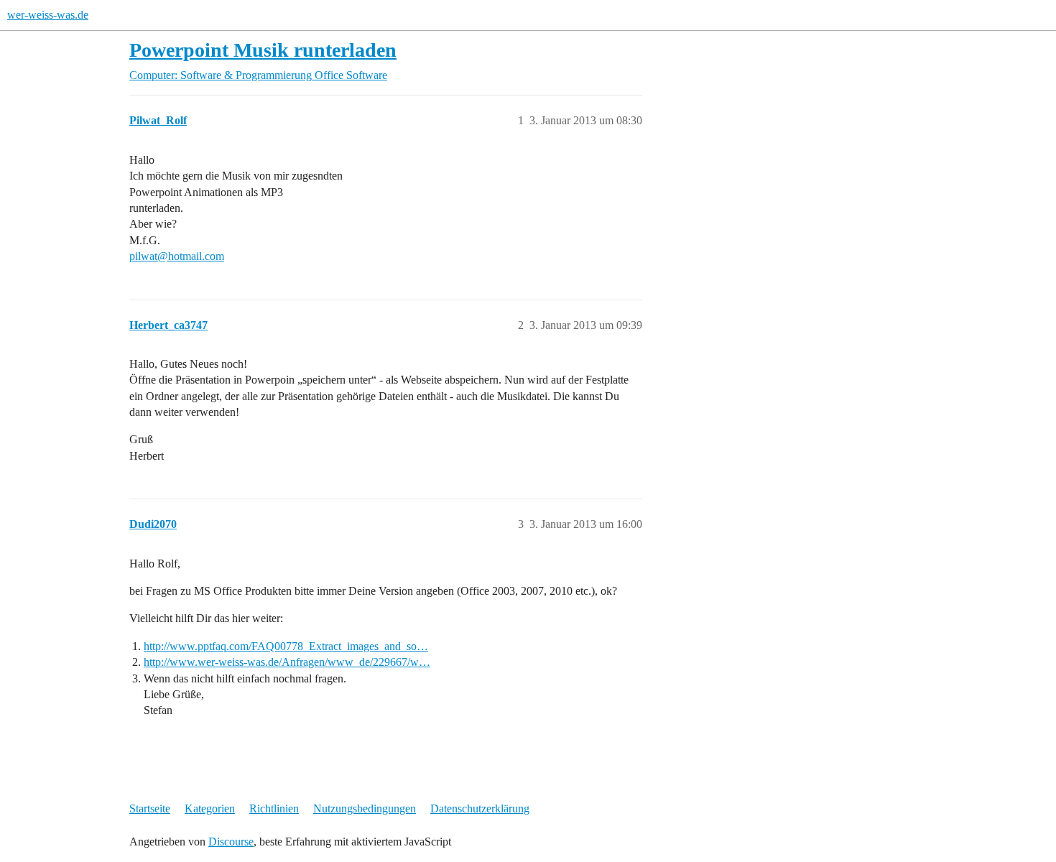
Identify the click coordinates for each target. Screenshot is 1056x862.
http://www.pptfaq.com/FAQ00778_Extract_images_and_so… (286, 646)
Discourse (231, 841)
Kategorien (210, 808)
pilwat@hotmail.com (176, 256)
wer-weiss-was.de (47, 15)
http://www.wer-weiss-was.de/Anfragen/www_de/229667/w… (287, 662)
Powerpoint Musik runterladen (263, 50)
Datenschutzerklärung (479, 808)
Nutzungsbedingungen (364, 808)
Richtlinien (274, 808)
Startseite (149, 808)
